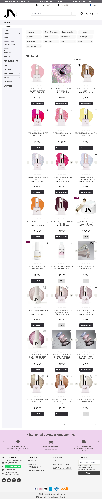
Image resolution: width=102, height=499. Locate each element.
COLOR (6, 48)
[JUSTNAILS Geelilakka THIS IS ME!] (37, 206)
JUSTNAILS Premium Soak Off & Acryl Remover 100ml (62, 267)
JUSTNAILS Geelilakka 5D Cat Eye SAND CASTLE (86, 267)
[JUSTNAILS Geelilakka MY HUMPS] (62, 117)
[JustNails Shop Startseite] (43, 5)
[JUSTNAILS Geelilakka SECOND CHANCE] (62, 206)
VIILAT (6, 78)
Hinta (80, 41)
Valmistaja (30, 32)
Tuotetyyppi (82, 37)
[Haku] (74, 14)
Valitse (86, 236)
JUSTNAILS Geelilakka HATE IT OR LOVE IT (37, 134)
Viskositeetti (48, 41)
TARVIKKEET (8, 53)
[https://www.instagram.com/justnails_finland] (14, 480)
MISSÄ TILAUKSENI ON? (62, 464)
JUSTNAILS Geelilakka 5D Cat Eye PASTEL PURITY (86, 356)
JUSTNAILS (31, 461)
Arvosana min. (32, 46)
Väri (62, 41)
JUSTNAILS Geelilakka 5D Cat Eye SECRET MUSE (37, 400)
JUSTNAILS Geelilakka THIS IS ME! (37, 223)
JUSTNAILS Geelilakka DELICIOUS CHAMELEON (86, 178)
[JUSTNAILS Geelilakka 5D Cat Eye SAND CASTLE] (86, 250)
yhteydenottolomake (12, 474)
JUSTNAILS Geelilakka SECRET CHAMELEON (61, 90)
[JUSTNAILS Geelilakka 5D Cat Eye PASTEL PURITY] (86, 339)
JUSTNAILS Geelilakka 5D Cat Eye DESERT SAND (37, 311)
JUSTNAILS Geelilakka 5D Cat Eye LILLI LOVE (86, 311)
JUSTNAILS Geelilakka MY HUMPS (62, 134)
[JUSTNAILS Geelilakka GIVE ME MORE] (37, 161)
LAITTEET (8, 86)
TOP (5, 50)
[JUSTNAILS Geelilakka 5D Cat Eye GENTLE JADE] (62, 294)
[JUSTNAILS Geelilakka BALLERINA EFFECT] (37, 73)
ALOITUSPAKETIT (11, 61)
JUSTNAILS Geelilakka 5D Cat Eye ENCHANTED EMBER (61, 400)
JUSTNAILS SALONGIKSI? (62, 468)
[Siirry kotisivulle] (16, 13)
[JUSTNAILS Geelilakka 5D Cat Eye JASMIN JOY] (86, 383)
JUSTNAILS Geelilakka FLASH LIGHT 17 (86, 90)
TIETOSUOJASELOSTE (35, 471)
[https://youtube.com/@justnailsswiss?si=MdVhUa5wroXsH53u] (4, 480)
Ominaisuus (83, 32)
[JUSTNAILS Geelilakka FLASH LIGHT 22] (62, 161)
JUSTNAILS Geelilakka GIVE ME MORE (37, 178)
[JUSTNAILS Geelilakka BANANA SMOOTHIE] (86, 117)
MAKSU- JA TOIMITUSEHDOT (34, 466)
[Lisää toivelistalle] (47, 65)
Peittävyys (30, 37)
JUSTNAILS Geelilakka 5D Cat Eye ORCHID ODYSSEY (37, 356)
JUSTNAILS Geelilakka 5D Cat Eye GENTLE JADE (61, 311)
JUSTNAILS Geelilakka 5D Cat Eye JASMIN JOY (86, 400)
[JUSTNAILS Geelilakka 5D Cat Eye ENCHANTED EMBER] (62, 383)
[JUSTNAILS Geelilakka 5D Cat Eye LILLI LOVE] (86, 294)
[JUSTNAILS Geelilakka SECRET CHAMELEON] (62, 73)
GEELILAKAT (9, 42)
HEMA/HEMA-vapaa (51, 32)
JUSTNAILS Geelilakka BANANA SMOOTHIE (86, 134)
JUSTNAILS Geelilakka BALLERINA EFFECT (37, 90)
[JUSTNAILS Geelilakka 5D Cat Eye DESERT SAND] (37, 294)
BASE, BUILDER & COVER (9, 45)
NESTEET (8, 65)
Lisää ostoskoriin (37, 103)
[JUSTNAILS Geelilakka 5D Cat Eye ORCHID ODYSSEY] (37, 339)
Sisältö (46, 37)
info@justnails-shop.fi (12, 463)
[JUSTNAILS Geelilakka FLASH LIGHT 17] (86, 73)
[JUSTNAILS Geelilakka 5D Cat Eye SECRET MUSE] (37, 383)
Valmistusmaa (31, 41)
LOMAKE (56, 461)
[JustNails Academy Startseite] (63, 5)
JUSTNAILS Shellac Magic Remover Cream (86, 223)
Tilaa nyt (89, 473)
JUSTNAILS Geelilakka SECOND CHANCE (62, 223)
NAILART (7, 69)
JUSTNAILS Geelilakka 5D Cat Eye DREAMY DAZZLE (61, 356)
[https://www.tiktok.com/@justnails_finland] (19, 480)
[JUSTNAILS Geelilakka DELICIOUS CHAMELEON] (86, 161)
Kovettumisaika (67, 32)
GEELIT (7, 34)
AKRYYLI (7, 57)
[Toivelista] (81, 13)
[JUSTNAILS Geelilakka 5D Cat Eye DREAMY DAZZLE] (62, 339)
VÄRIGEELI (8, 38)
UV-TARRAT (8, 82)
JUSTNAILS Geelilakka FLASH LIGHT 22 (61, 178)
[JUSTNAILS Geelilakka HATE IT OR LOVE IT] (37, 117)
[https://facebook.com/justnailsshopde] (9, 480)
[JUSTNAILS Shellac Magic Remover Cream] (86, 206)
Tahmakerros (65, 37)
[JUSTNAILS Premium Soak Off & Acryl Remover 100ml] (62, 250)
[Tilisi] (86, 13)
